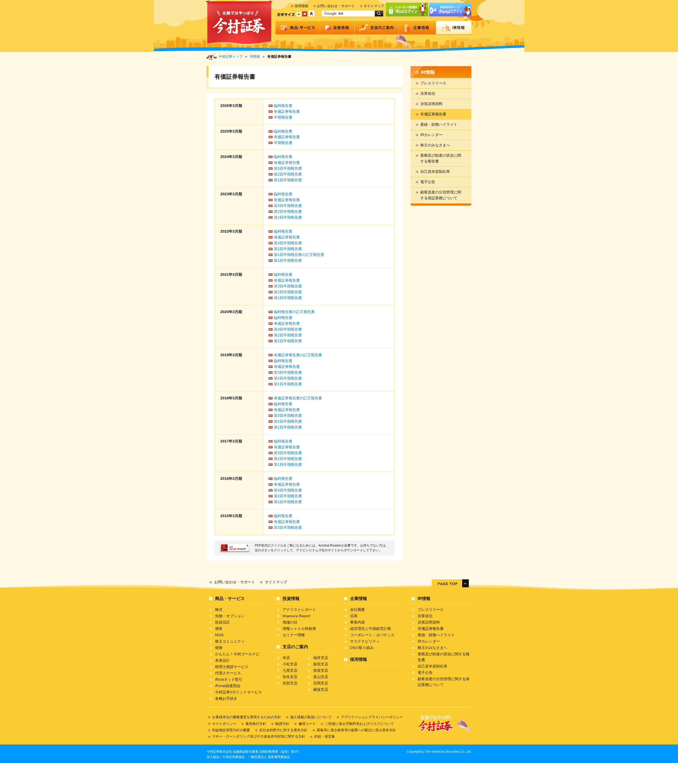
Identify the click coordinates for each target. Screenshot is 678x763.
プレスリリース (433, 83)
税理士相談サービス (231, 667)
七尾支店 (290, 670)
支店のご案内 (377, 28)
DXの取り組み (362, 647)
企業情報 (417, 28)
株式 (218, 609)
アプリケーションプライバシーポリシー (372, 717)
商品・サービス (297, 28)
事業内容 (357, 622)
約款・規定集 (324, 736)
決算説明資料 (431, 104)
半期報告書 (283, 117)
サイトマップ (374, 6)
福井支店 (320, 658)
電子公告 (427, 182)
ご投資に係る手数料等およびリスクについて (359, 724)
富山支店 (320, 677)
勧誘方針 (282, 724)
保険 (218, 647)
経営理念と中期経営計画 (370, 628)
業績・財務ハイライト (438, 124)
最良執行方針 (256, 724)
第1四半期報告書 (288, 180)
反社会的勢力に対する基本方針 (283, 730)
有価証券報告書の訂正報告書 (298, 355)
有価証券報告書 (287, 111)
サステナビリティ (365, 641)
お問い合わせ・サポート (336, 6)
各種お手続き (226, 698)
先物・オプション (230, 616)
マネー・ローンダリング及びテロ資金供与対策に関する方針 (258, 736)
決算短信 (427, 93)
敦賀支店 (320, 670)
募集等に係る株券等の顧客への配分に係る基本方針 (356, 730)
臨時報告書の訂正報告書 (294, 312)
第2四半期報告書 (288, 174)
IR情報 (453, 28)
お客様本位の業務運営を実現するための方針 (246, 717)
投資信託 (222, 622)
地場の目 (290, 622)
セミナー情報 (294, 635)
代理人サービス (228, 673)
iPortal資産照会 (227, 686)
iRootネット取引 (228, 679)
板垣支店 (320, 664)
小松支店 (290, 664)
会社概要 (357, 609)
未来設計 (222, 660)
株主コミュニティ (230, 641)
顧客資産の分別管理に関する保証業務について (440, 195)
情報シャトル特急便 (299, 628)
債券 (218, 628)
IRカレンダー (431, 135)
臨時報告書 (283, 105)
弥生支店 (290, 677)
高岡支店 (320, 683)
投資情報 (337, 28)
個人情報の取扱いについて (311, 717)
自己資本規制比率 (435, 171)
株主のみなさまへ (435, 145)
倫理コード (307, 724)
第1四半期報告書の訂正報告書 (299, 254)
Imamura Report (296, 616)
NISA (219, 635)
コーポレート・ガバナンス (372, 635)
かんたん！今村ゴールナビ (237, 654)
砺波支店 (320, 689)
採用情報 (301, 6)
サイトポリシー (224, 724)
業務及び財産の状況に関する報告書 (440, 158)
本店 (286, 658)
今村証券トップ (230, 56)
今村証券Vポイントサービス (238, 692)
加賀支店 (290, 683)
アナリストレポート (299, 609)
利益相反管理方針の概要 (231, 730)
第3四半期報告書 (288, 168)
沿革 (354, 616)
